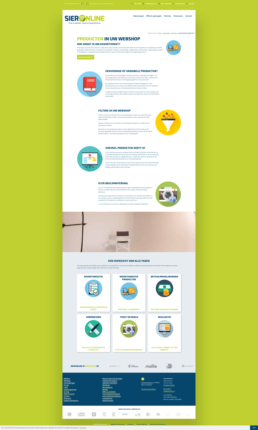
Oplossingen (138, 16)
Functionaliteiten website (111, 394)
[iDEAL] (168, 366)
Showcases (178, 16)
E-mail (66, 387)
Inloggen (191, 4)
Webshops (174, 33)
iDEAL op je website (109, 392)
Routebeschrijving (168, 385)
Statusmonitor (107, 398)
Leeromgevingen (69, 383)
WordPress (106, 385)
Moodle (105, 389)
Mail (162, 4)
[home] (84, 22)
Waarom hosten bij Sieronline (112, 378)
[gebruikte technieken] (69, 414)
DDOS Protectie (69, 394)
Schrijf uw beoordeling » (105, 4)
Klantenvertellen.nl (72, 4)
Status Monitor (180, 4)
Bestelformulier (107, 400)
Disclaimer (130, 424)
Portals (66, 385)
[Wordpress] (186, 366)
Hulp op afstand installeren (157, 424)
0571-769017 (138, 4)
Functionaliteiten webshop (111, 396)
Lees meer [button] (83, 428)
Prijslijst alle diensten (71, 400)
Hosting (66, 392)
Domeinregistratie (70, 389)
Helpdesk (168, 4)
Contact (188, 16)
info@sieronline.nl (151, 4)
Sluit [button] (254, 428)
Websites (67, 378)
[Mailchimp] (132, 366)
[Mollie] (150, 366)
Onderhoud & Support (109, 381)
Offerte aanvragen (154, 16)
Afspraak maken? (86, 57)
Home (160, 33)
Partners (167, 16)
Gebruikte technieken (109, 383)
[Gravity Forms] (114, 366)
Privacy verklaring (142, 424)
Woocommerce (107, 387)
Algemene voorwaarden (117, 424)
